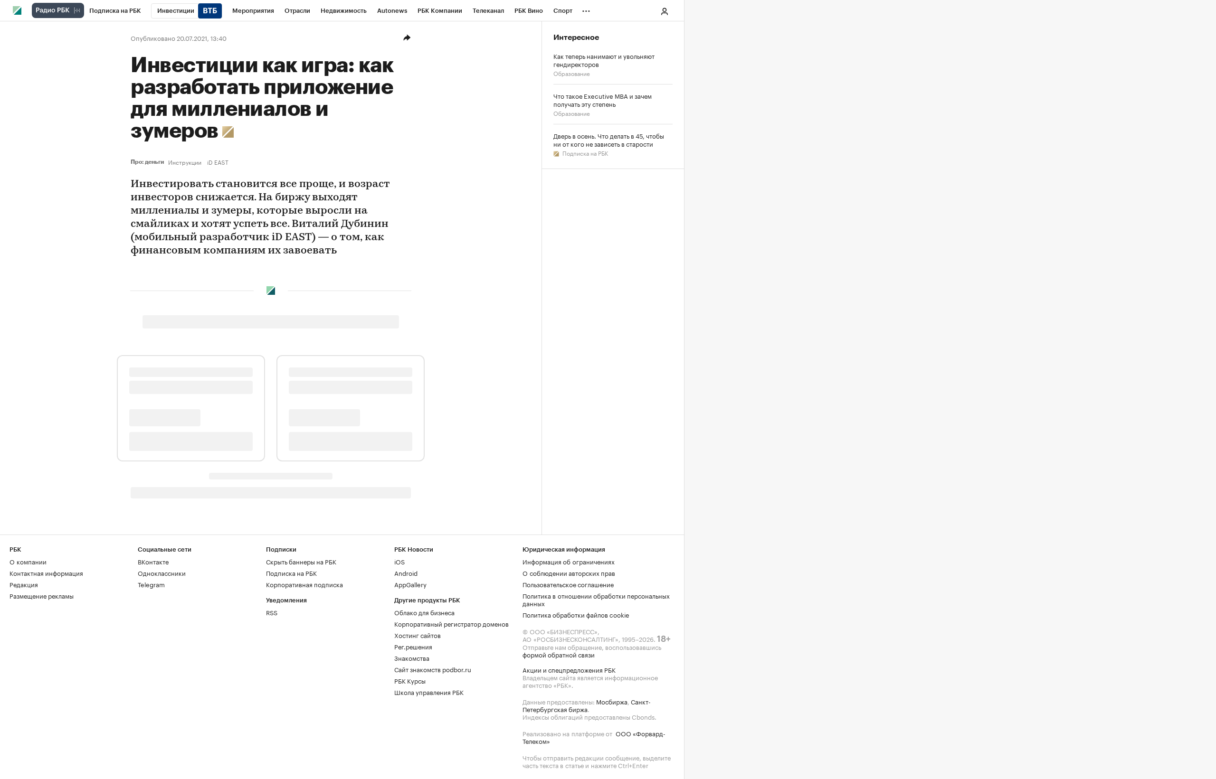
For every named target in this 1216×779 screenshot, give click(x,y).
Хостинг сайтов (417, 634)
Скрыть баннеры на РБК (301, 561)
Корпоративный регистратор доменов (451, 623)
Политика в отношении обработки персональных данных (596, 599)
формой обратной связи (558, 654)
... (586, 9)
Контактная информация (46, 572)
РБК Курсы (410, 680)
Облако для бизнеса (424, 612)
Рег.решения (413, 646)
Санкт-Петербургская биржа (586, 704)
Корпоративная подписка (304, 584)
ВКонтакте (153, 561)
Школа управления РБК (429, 691)
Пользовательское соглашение (568, 584)
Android (406, 572)
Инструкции (184, 162)
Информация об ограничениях (568, 561)
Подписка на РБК (584, 152)
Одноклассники (162, 572)
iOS (399, 561)
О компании (28, 561)
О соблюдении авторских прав (568, 572)
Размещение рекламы (42, 595)
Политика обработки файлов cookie (575, 614)
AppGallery (410, 584)
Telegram (151, 584)
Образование (571, 72)
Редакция (24, 584)
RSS (271, 612)
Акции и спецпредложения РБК (569, 669)
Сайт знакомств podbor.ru (432, 669)
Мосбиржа (611, 701)
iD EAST (217, 162)
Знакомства (411, 657)
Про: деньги (147, 162)
